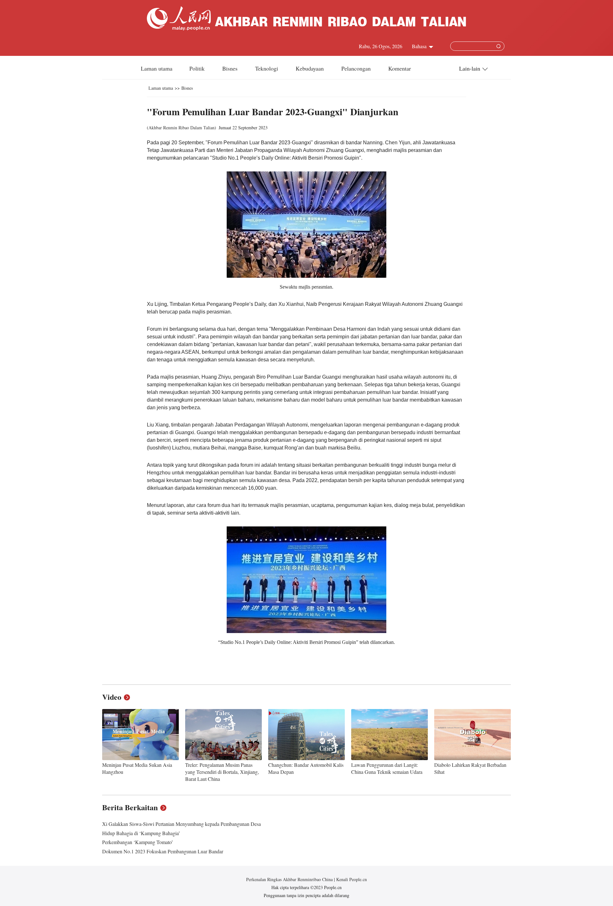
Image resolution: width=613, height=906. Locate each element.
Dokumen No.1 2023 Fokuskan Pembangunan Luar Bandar (162, 851)
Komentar (399, 68)
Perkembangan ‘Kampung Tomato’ (137, 842)
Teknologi (267, 68)
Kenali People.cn (351, 879)
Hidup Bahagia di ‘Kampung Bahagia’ (141, 833)
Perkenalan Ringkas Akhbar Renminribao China (290, 879)
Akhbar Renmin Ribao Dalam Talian (181, 128)
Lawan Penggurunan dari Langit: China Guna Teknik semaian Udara (386, 768)
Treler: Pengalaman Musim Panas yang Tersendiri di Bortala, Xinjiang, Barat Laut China (222, 771)
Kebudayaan (310, 68)
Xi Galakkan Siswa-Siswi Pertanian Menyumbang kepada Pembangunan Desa (181, 823)
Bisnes (230, 68)
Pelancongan (356, 68)
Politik (197, 68)
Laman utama (156, 68)
